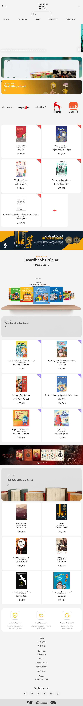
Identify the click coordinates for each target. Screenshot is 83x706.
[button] (80, 49)
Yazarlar (6, 19)
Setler (37, 19)
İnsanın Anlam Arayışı (21, 558)
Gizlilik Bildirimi (41, 667)
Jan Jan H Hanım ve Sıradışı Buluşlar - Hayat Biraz (61, 395)
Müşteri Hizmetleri (41, 679)
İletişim (41, 658)
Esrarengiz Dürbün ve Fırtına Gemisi (62, 361)
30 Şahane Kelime (21, 180)
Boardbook (53, 19)
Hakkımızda (41, 654)
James (61, 523)
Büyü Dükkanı (21, 523)
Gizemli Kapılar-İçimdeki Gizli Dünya (21, 361)
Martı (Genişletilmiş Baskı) (21, 592)
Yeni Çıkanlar (71, 19)
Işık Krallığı (62, 430)
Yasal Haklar (41, 671)
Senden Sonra (21, 146)
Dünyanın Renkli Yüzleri (21, 395)
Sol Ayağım (61, 558)
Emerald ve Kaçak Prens (61, 180)
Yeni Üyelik (41, 642)
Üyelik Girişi (42, 646)
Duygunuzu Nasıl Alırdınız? (62, 592)
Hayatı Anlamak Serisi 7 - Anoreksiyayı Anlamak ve (21, 215)
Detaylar (7, 61)
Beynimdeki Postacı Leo (21, 430)
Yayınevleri (22, 19)
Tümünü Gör (39, 265)
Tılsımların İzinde (61, 146)
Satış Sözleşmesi (42, 663)
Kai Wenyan (52, 280)
